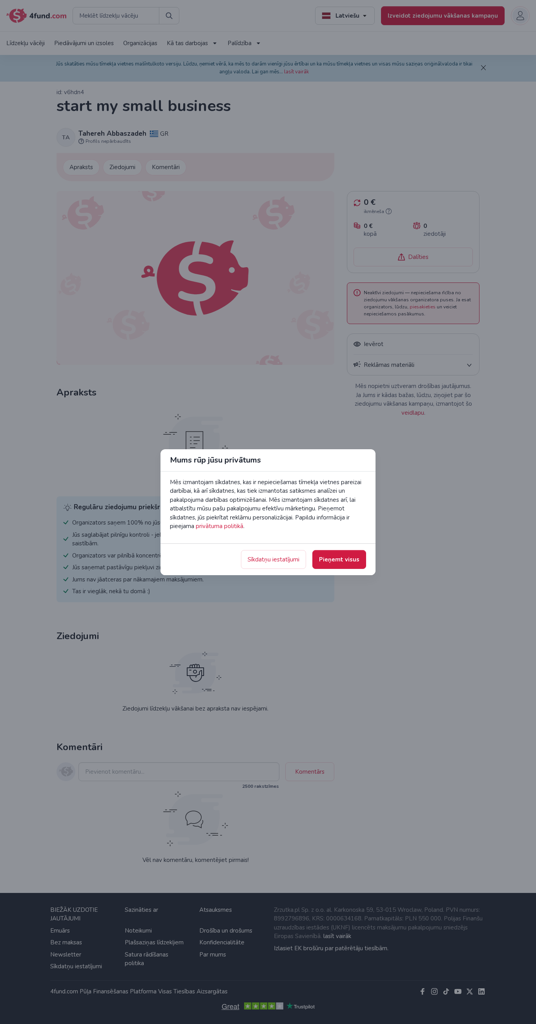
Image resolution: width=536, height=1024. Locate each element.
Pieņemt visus (339, 559)
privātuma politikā (219, 526)
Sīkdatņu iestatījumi (273, 559)
